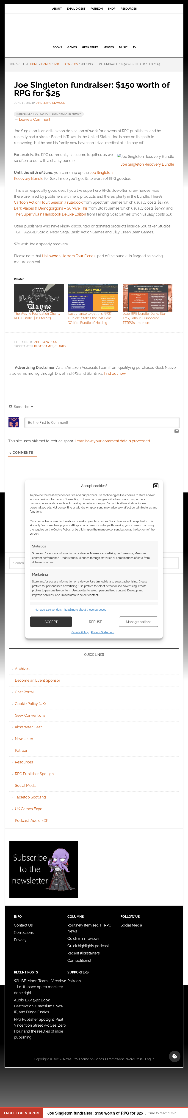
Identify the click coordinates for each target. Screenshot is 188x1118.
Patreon (21, 750)
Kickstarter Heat (28, 727)
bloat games (43, 346)
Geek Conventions (30, 715)
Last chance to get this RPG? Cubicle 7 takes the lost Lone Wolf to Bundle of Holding (90, 318)
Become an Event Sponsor (37, 680)
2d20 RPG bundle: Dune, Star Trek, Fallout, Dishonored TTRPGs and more (144, 318)
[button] (156, 485)
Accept (51, 622)
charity (60, 346)
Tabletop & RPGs (45, 342)
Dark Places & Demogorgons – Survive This (51, 208)
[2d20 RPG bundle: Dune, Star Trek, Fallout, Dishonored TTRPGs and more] (147, 298)
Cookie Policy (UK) (30, 704)
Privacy (20, 940)
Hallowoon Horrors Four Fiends (68, 256)
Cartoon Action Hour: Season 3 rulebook (48, 202)
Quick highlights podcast (88, 946)
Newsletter (24, 739)
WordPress (134, 1059)
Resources (24, 762)
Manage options (138, 622)
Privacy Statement (102, 632)
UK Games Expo (28, 809)
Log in (149, 1059)
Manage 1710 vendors (48, 609)
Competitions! (79, 960)
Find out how (115, 373)
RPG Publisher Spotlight (35, 774)
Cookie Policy (80, 632)
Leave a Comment (34, 119)
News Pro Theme (76, 1059)
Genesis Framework (109, 1059)
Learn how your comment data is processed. (113, 441)
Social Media (25, 785)
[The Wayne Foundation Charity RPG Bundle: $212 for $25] (39, 298)
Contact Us (23, 925)
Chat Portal (24, 692)
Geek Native (94, 28)
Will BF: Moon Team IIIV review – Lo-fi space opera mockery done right (40, 987)
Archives (22, 669)
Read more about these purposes (85, 609)
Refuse (95, 622)
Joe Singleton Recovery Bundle (147, 164)
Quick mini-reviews (83, 938)
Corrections (24, 932)
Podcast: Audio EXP (31, 820)
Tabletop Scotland (30, 797)
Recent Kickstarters (84, 953)
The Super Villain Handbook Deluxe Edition (50, 214)
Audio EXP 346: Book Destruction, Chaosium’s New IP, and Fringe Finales (38, 1006)
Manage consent (174, 1056)
